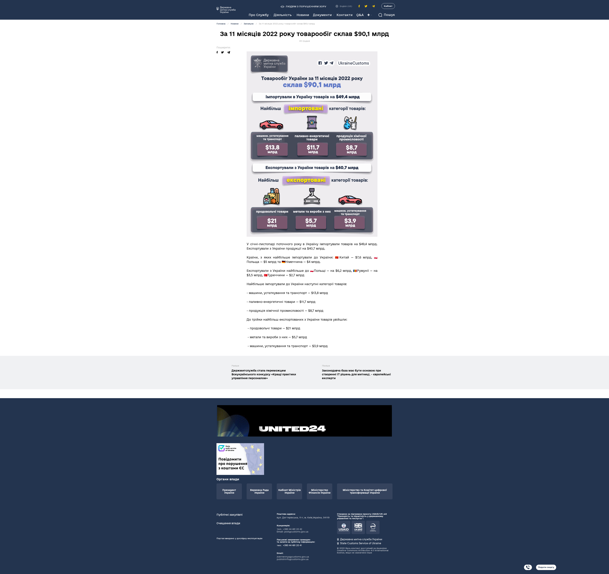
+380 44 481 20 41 (292, 545)
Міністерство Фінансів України (320, 491)
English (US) (346, 6)
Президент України (229, 491)
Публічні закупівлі (229, 514)
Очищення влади (228, 523)
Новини (235, 24)
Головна (220, 24)
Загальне (249, 24)
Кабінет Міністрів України (289, 491)
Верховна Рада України (259, 491)
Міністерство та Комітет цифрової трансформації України (365, 491)
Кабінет (388, 6)
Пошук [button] (389, 14)
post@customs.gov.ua (296, 531)
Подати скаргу (546, 567)
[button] (303, 6)
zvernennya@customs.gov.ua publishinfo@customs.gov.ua (293, 558)
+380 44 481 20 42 (292, 529)
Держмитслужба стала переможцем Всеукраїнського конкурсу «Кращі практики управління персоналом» (264, 374)
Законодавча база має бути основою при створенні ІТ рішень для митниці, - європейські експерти (356, 374)
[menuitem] (302, 15)
